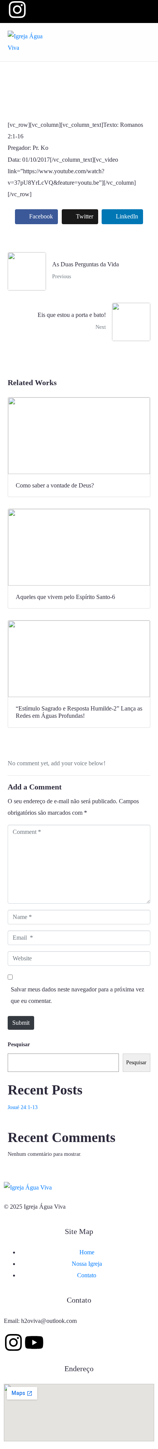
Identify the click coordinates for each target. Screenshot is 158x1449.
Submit (21, 1022)
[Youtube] (34, 1342)
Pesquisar (19, 1044)
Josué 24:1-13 (23, 1107)
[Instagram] (13, 1342)
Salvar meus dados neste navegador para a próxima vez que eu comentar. (77, 995)
